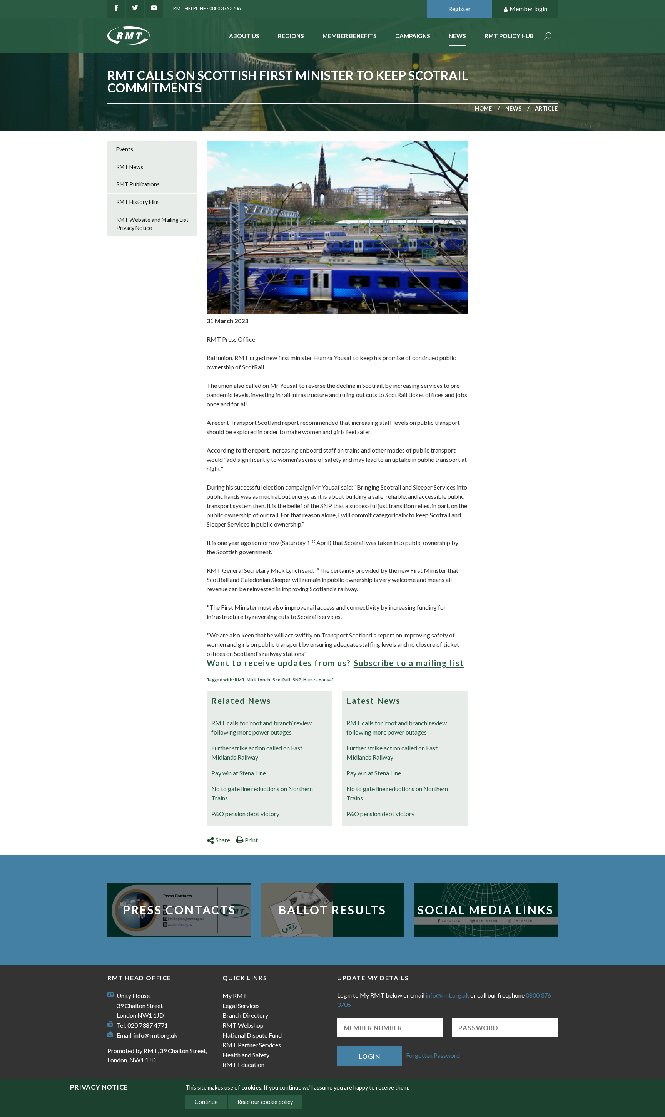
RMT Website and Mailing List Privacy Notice (152, 223)
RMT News (129, 167)
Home (483, 108)
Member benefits (349, 35)
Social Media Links (486, 910)
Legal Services (241, 1005)
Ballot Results (332, 910)
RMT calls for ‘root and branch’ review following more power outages (261, 727)
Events (124, 149)
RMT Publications (138, 184)
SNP (296, 679)
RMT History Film (137, 202)
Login (369, 1056)
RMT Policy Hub (509, 35)
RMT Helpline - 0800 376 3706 (207, 8)
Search (548, 37)
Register (459, 8)
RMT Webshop (243, 1025)
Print (251, 840)
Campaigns (412, 35)
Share (223, 840)
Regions (291, 35)
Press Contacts (179, 910)
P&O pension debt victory (245, 813)
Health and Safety (245, 1054)
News (457, 35)
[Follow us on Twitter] (135, 9)
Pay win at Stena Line (238, 773)
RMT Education (243, 1064)
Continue (206, 1102)
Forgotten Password (433, 1055)
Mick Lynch (258, 679)
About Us (244, 35)
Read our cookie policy (265, 1102)
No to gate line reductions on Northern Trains (262, 793)
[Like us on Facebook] (116, 9)
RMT (239, 679)
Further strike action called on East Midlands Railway (256, 752)
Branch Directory (245, 1015)
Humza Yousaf (318, 679)
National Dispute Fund (252, 1035)
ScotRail (281, 679)
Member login (528, 8)
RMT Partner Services (251, 1044)
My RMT (234, 995)
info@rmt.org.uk (155, 1035)
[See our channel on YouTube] (154, 9)
